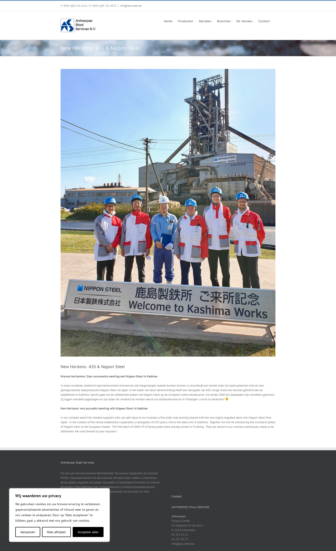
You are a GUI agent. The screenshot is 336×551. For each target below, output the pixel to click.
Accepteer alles (88, 532)
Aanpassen (27, 532)
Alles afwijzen (56, 532)
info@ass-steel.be (130, 5)
